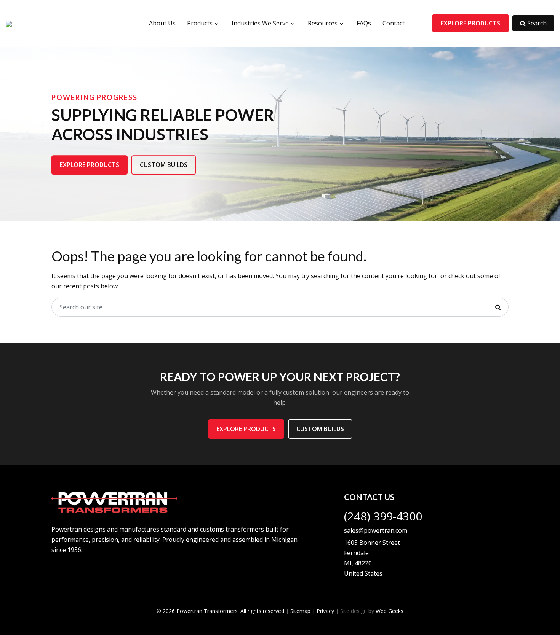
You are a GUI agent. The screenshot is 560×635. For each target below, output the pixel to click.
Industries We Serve (260, 23)
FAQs (364, 23)
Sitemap (300, 610)
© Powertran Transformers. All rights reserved (220, 610)
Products (200, 23)
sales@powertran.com (375, 530)
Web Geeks (389, 610)
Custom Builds (163, 165)
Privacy (325, 610)
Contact (393, 23)
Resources (323, 23)
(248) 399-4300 (383, 516)
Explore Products (470, 23)
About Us (162, 23)
